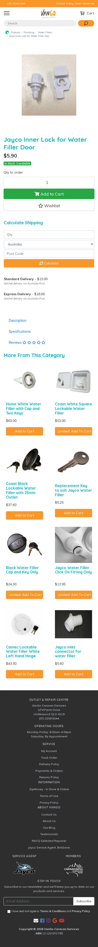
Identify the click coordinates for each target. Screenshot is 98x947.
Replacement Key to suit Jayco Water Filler (73, 490)
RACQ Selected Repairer (49, 841)
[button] (49, 205)
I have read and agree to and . (50, 911)
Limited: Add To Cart (74, 431)
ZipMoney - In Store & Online (49, 789)
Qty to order (13, 172)
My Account (49, 751)
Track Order (49, 757)
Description (17, 320)
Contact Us (49, 814)
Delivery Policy (49, 764)
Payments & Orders (49, 771)
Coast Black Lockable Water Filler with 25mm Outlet (21, 490)
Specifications (20, 331)
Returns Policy (49, 777)
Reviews (16, 342)
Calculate (51, 263)
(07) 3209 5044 (16, 3)
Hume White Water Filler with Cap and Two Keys (23, 408)
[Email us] (36, 921)
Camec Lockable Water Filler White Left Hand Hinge (23, 652)
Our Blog (49, 827)
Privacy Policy (49, 802)
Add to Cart (51, 193)
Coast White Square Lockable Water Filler (73, 408)
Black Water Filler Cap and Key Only (22, 570)
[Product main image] (49, 85)
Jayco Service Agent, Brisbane (49, 847)
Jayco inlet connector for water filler (68, 652)
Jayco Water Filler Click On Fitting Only (73, 570)
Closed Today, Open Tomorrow (75, 3)
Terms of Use (49, 796)
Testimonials (49, 834)
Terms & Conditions (53, 911)
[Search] (86, 23)
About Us (49, 821)
